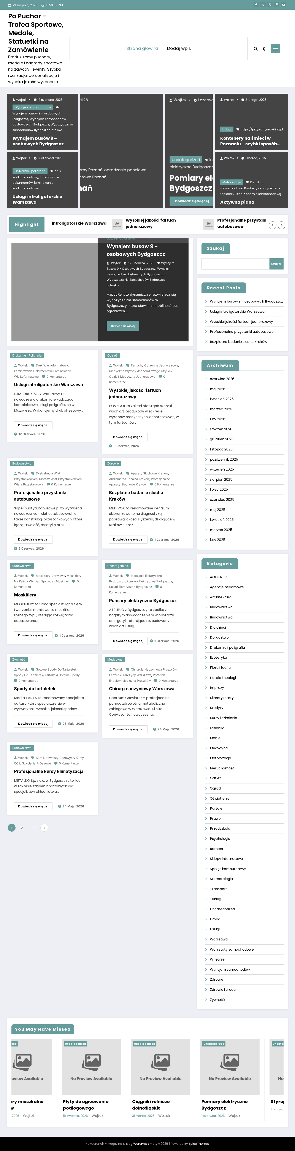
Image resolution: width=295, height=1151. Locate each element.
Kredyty (216, 707)
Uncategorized (102, 159)
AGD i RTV (218, 577)
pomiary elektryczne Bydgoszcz (149, 581)
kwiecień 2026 (222, 398)
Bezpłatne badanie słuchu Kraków (136, 496)
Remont (217, 848)
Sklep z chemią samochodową (258, 194)
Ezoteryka (218, 657)
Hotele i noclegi (223, 677)
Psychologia (220, 838)
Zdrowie (113, 463)
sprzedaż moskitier (55, 581)
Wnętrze (217, 959)
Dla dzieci (218, 627)
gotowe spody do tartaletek (56, 669)
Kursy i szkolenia (223, 717)
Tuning (215, 899)
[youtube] (283, 4)
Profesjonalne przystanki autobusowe (225, 223)
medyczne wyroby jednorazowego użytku (140, 371)
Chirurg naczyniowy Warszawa (141, 688)
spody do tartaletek (28, 675)
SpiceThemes (199, 1143)
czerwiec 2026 (222, 378)
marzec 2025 (221, 529)
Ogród (215, 788)
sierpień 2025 (221, 479)
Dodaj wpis (179, 48)
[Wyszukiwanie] (255, 48)
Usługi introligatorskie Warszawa (37, 199)
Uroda (215, 919)
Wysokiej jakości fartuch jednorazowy (133, 223)
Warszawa (219, 939)
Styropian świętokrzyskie (249, 1102)
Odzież (112, 355)
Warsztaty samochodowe (232, 949)
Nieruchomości (222, 768)
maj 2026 (217, 389)
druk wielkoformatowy (52, 365)
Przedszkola (220, 828)
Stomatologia (221, 878)
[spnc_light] (264, 48)
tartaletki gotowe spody (62, 675)
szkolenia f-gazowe (36, 763)
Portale (216, 808)
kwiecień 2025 (222, 519)
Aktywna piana (237, 202)
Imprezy (217, 687)
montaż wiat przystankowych (60, 479)
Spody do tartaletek (35, 688)
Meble (215, 738)
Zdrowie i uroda (223, 989)
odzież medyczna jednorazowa (132, 376)
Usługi (226, 129)
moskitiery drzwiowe (50, 575)
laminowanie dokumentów (33, 371)
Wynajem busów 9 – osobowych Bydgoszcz (38, 141)
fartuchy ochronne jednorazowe (154, 365)
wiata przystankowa (28, 484)
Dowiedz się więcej (108, 201)
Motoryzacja (231, 182)
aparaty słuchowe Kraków (149, 473)
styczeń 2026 (221, 429)
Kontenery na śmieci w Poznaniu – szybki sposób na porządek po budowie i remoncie (248, 141)
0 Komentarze (56, 376)
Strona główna (142, 48)
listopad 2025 (221, 449)
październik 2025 (224, 459)
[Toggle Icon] (275, 48)
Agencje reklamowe (227, 587)
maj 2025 (217, 509)
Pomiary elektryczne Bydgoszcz (127, 183)
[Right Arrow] (281, 225)
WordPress (141, 1143)
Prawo (215, 818)
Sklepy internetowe (226, 858)
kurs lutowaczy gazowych (55, 757)
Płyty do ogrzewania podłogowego (36, 1105)
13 (34, 828)
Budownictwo (21, 463)
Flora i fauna (220, 667)
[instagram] (276, 4)
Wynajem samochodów (33, 107)
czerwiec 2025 (222, 499)
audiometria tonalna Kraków (129, 479)
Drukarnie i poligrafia (30, 171)
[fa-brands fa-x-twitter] (263, 4)
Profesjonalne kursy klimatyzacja (49, 771)
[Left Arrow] (272, 225)
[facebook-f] (256, 4)
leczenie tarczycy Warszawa (130, 675)
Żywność (18, 659)
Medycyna (114, 659)
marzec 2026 (221, 409)
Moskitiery (25, 595)
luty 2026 (217, 419)
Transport (218, 888)
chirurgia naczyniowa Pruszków (154, 669)
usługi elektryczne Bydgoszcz (159, 167)
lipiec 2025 (219, 489)
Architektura (221, 597)
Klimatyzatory (222, 697)
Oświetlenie (220, 798)
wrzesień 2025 (222, 469)
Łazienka (217, 728)
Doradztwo (219, 637)
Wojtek (21, 100)
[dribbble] (270, 4)
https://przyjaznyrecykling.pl (262, 129)
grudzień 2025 (221, 439)
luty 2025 (217, 539)
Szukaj (215, 248)
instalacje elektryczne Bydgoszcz (157, 159)
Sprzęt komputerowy (228, 868)
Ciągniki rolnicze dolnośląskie (101, 1105)
